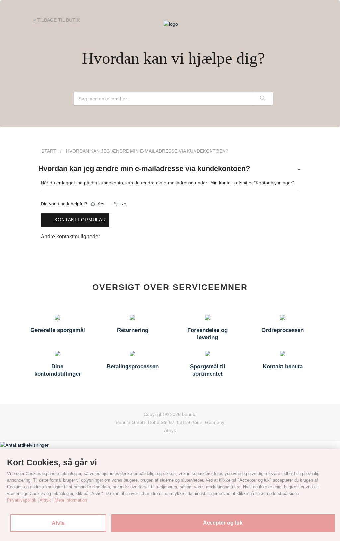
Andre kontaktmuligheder (70, 236)
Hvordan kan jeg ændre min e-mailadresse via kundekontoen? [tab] (144, 168)
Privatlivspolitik (21, 500)
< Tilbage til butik (56, 20)
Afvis (58, 523)
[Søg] (263, 98)
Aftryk (170, 430)
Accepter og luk (223, 523)
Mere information (71, 500)
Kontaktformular (80, 219)
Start (49, 151)
